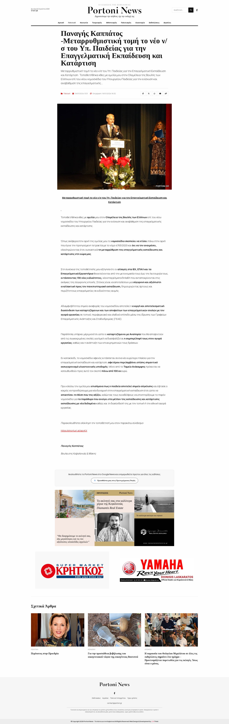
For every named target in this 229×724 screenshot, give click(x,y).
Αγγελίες (105, 698)
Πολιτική (67, 93)
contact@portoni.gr (114, 703)
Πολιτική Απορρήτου (118, 698)
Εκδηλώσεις (96, 698)
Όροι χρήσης (132, 698)
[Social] (197, 10)
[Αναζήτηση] (190, 10)
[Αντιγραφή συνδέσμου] (166, 93)
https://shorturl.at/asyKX (74, 430)
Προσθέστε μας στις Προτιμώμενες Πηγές (114, 480)
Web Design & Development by (144, 721)
